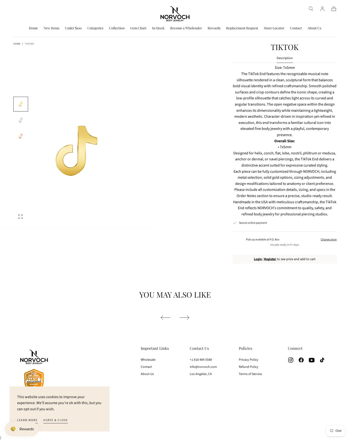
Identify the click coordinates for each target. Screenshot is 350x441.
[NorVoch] (34, 371)
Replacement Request (242, 28)
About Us (314, 28)
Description (285, 58)
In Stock (158, 28)
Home (33, 28)
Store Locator (274, 28)
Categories (95, 28)
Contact (296, 28)
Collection (117, 28)
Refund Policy (248, 367)
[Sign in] (322, 9)
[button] (311, 9)
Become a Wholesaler (186, 28)
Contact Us (199, 348)
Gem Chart (138, 28)
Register (270, 259)
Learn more (27, 420)
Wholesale (148, 359)
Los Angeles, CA (201, 374)
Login (258, 259)
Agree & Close (55, 420)
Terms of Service (250, 374)
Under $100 (73, 28)
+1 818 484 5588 (201, 359)
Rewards (214, 28)
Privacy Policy (248, 359)
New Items (51, 28)
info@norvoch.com (203, 367)
